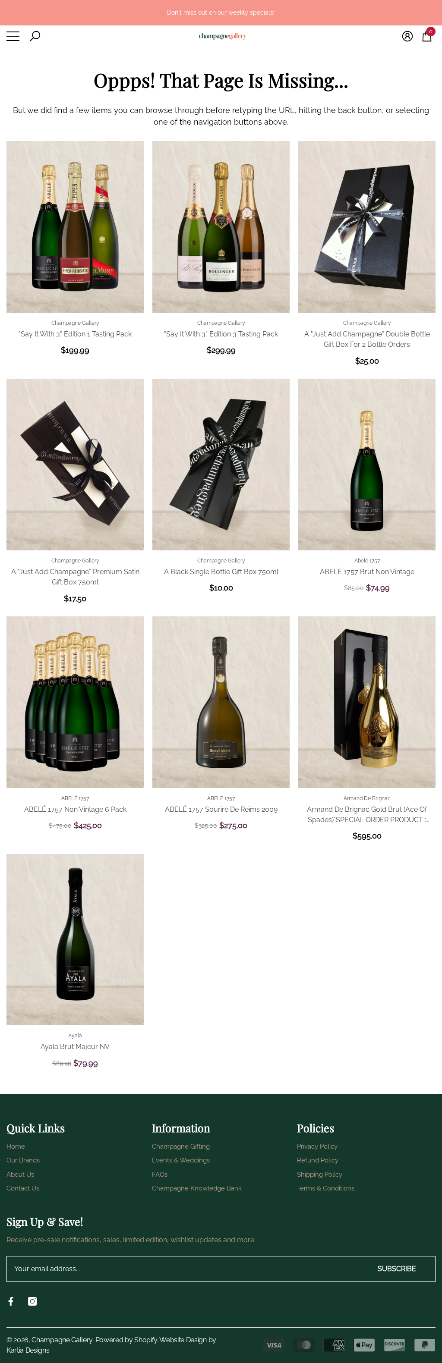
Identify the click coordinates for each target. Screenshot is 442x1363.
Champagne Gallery (75, 323)
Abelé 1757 (367, 561)
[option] (221, 13)
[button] (34, 36)
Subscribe (397, 1269)
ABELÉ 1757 (75, 798)
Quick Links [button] (35, 1128)
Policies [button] (315, 1128)
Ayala (75, 1036)
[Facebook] (11, 1301)
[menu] (12, 36)
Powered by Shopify (126, 1340)
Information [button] (181, 1128)
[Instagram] (32, 1301)
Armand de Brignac (367, 798)
